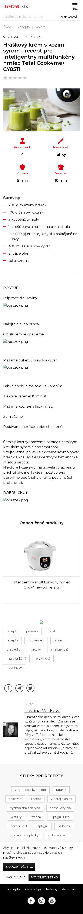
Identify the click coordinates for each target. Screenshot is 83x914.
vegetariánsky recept (30, 790)
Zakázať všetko (19, 867)
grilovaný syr (57, 835)
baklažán (15, 799)
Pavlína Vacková (42, 710)
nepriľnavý (14, 668)
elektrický (43, 658)
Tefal (51, 631)
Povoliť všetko (44, 877)
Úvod (7, 27)
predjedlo (13, 649)
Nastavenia (15, 877)
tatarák (61, 790)
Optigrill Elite (60, 817)
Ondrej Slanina (61, 799)
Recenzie (69, 889)
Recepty (23, 27)
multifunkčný (16, 658)
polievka (32, 631)
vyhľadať (69, 17)
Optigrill (42, 826)
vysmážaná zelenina (25, 808)
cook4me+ (36, 640)
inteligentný (60, 649)
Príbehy (51, 889)
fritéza (36, 817)
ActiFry (16, 817)
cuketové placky (26, 835)
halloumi (64, 826)
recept (11, 631)
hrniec (58, 640)
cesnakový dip (60, 808)
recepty (12, 640)
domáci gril (18, 826)
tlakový (35, 649)
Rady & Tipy (33, 889)
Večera (40, 27)
